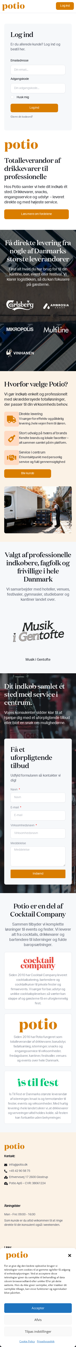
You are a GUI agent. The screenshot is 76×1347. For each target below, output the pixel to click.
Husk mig (22, 97)
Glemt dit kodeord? (22, 116)
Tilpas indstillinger (38, 1331)
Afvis (38, 1320)
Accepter (38, 1308)
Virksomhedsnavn (23, 825)
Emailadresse (19, 60)
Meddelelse (18, 843)
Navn (14, 789)
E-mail (15, 807)
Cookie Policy (27, 1341)
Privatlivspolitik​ (45, 1341)
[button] (70, 1255)
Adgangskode (20, 79)
